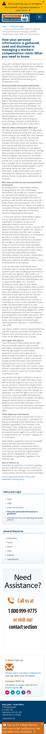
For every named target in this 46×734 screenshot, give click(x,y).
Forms (9, 542)
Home (4, 26)
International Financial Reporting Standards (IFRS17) (25, 519)
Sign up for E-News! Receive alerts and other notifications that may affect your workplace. (21, 728)
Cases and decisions (15, 507)
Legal (9, 503)
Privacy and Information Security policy (18, 477)
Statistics (10, 555)
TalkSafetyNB (12, 559)
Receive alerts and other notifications (23, 673)
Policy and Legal (16, 26)
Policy (9, 499)
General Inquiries (12, 687)
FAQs (9, 551)
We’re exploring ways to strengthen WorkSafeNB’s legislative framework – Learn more (23, 7)
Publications (12, 538)
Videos (10, 546)
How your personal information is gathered (22, 512)
